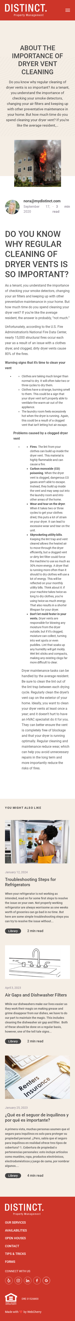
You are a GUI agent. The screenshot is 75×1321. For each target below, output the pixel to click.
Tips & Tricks (15, 1254)
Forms (10, 1262)
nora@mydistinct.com (42, 201)
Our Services (15, 1222)
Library (13, 931)
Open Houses (15, 1238)
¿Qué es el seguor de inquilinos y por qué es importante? (37, 1117)
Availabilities (16, 1230)
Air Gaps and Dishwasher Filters (36, 995)
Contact (12, 1246)
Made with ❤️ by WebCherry (23, 1311)
